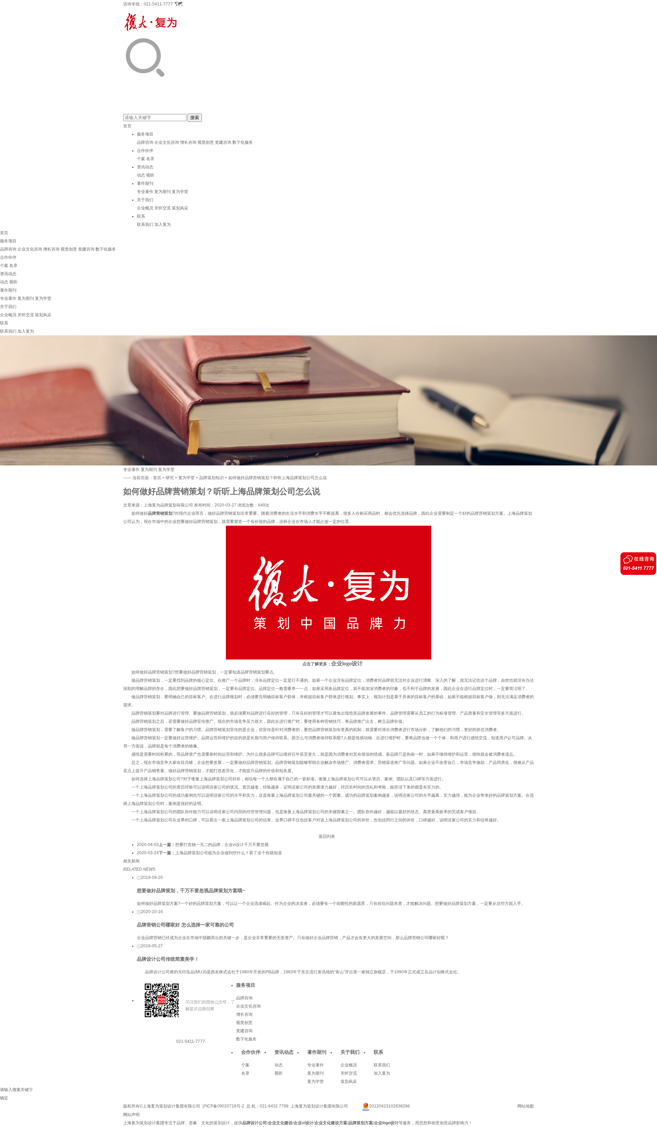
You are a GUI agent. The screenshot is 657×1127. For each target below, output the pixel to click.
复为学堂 (180, 191)
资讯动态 (145, 167)
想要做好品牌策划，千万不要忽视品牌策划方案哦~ (191, 890)
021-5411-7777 (158, 4)
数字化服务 (242, 142)
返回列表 (327, 836)
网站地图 (525, 1106)
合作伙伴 (145, 150)
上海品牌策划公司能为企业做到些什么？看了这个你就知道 (228, 852)
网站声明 (131, 1114)
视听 (150, 175)
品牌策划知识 (211, 477)
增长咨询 (188, 142)
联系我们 (145, 224)
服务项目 (145, 134)
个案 (141, 158)
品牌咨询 (145, 142)
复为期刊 (162, 191)
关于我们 (145, 199)
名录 (150, 158)
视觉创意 (205, 142)
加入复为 (162, 224)
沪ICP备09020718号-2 (223, 1106)
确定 (4, 1098)
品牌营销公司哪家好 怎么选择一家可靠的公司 (185, 924)
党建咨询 (223, 142)
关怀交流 (162, 208)
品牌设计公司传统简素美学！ (168, 959)
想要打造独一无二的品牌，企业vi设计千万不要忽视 (222, 844)
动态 (141, 175)
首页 (127, 126)
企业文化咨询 (166, 142)
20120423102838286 (389, 1106)
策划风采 (180, 208)
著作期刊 (145, 183)
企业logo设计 (347, 663)
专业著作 (145, 191)
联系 (141, 216)
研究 (170, 477)
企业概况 (145, 208)
